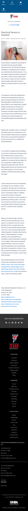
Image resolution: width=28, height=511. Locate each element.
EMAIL (20, 4)
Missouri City (12, 269)
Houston (8, 264)
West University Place (7, 271)
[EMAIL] (20, 2)
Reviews (4, 10)
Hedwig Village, (14, 267)
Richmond (19, 269)
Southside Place (5, 267)
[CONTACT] (12, 2)
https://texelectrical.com (8, 297)
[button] (3, 2)
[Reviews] (3, 9)
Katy (12, 264)
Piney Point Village (19, 264)
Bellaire (3, 264)
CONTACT (12, 4)
